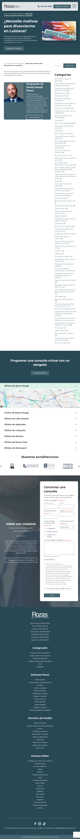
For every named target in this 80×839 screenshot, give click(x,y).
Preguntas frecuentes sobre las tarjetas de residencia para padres (65, 313)
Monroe (40, 786)
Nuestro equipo (40, 764)
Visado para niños (60, 96)
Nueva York (40, 789)
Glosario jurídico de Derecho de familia (40, 726)
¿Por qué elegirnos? (40, 766)
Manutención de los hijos (40, 734)
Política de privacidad (40, 805)
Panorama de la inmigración (40, 653)
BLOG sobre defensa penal (64, 123)
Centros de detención (40, 658)
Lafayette (40, 791)
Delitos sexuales (40, 702)
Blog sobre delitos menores (64, 299)
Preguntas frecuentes (16, 14)
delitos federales (60, 198)
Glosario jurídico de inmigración (40, 656)
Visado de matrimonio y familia (65, 280)
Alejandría (40, 800)
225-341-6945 (46, 6)
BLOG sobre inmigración (63, 226)
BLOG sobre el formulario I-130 (65, 201)
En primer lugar (49, 503)
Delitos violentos (60, 330)
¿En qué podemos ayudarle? (57, 540)
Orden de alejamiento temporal (40, 710)
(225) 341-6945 (45, 623)
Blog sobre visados (61, 343)
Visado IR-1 (58, 251)
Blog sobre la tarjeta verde (64, 206)
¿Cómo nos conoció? (67, 522)
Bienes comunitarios (40, 742)
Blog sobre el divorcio (62, 155)
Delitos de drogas (40, 688)
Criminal (57, 120)
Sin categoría (59, 328)
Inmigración (59, 223)
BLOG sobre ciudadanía (63, 108)
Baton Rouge (40, 783)
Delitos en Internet (40, 707)
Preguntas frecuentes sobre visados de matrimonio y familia (64, 275)
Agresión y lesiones (40, 696)
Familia (57, 181)
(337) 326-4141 (43, 629)
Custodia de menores (40, 731)
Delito (57, 296)
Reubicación (40, 748)
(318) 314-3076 (44, 634)
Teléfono (67, 511)
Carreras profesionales (40, 780)
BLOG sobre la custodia (63, 133)
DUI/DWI (40, 685)
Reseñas (40, 772)
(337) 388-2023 (45, 632)
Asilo (40, 664)
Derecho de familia (51, 536)
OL (61, 172)
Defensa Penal (52, 532)
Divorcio (40, 729)
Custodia (58, 131)
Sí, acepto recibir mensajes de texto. (59, 589)
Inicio (6, 14)
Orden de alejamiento (40, 737)
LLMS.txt (40, 808)
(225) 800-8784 (67, 576)
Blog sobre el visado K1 (62, 256)
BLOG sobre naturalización (64, 309)
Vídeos (40, 769)
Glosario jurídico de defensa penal (40, 682)
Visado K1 (58, 254)
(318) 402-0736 (43, 626)
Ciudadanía (40, 667)
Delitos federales (40, 705)
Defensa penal (40, 680)
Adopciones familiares (40, 745)
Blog (40, 777)
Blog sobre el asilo (61, 93)
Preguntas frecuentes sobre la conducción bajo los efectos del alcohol (65, 176)
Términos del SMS (40, 802)
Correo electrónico (50, 512)
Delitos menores (40, 699)
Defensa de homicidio (40, 693)
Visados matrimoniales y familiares (40, 661)
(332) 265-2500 (44, 640)
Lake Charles (40, 794)
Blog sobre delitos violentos (64, 333)
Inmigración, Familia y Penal (64, 234)
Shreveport (40, 797)
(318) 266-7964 (44, 637)
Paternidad (40, 740)
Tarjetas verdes (60, 208)
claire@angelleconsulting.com (65, 828)
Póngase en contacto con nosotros (40, 761)
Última (62, 503)
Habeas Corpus (60, 216)
